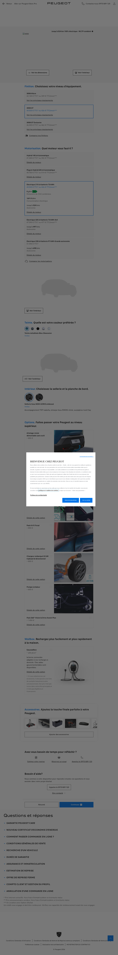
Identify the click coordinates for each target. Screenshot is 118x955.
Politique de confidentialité (38, 495)
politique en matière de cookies (48, 490)
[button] (87, 456)
